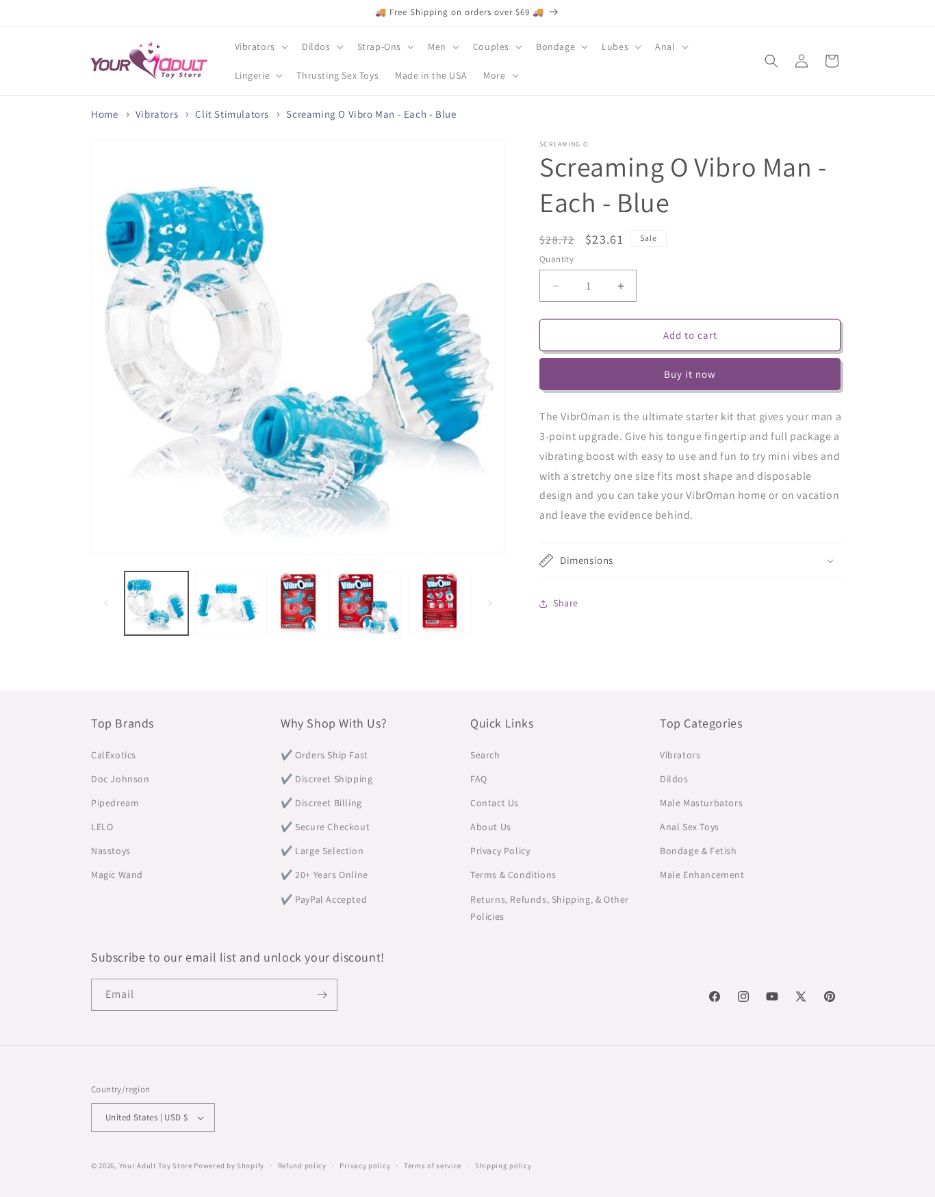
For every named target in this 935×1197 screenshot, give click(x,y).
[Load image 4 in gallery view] (368, 603)
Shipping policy (503, 1165)
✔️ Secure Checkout (325, 827)
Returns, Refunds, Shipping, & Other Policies (549, 908)
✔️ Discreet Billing (321, 803)
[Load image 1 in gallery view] (156, 603)
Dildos (674, 779)
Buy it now (690, 374)
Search (485, 755)
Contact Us (494, 803)
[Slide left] (106, 603)
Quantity (556, 259)
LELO (102, 827)
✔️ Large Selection (322, 851)
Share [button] (565, 603)
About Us (490, 827)
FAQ (478, 779)
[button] (260, 46)
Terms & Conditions (513, 874)
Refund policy (302, 1165)
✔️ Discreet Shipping (326, 779)
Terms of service (432, 1165)
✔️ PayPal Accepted (324, 899)
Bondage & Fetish (698, 851)
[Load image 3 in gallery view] (298, 603)
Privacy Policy (500, 851)
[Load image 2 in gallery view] (227, 603)
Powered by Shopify (229, 1165)
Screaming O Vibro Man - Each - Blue (371, 113)
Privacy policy (365, 1165)
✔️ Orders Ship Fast (324, 755)
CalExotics (113, 755)
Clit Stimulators (232, 113)
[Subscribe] (322, 995)
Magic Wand (117, 874)
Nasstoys (111, 851)
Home (104, 113)
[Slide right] (490, 603)
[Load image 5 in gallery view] (440, 603)
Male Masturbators (701, 803)
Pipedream (115, 803)
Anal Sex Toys (689, 827)
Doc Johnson (120, 779)
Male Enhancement (702, 874)
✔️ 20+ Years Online (324, 874)
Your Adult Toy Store (155, 1165)
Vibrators (157, 113)
